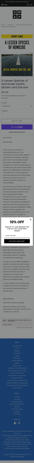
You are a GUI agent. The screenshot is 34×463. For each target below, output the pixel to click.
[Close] (30, 219)
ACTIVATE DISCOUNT (17, 241)
